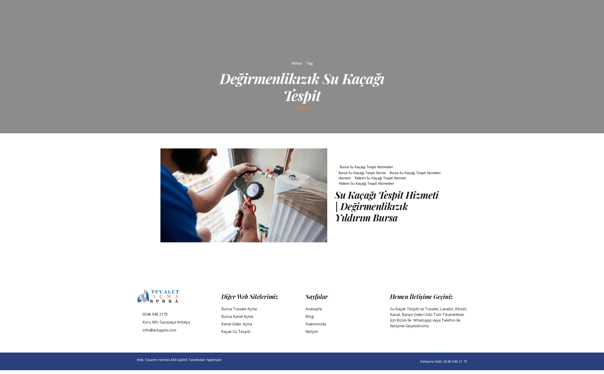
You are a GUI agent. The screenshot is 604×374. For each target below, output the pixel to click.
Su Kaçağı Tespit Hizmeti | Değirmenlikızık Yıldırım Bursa (387, 206)
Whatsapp (422, 320)
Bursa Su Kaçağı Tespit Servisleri (415, 173)
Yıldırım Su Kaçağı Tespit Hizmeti (380, 178)
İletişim (312, 331)
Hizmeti (345, 178)
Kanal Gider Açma (236, 324)
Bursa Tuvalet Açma (239, 308)
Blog (310, 316)
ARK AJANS (179, 359)
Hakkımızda (316, 324)
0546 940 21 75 (455, 361)
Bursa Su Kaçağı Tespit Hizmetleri (366, 167)
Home (297, 63)
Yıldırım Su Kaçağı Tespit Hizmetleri (366, 183)
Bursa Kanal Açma (237, 316)
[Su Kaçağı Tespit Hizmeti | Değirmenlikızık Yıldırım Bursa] (243, 195)
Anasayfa (314, 308)
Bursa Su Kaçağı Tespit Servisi (362, 173)
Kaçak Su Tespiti (235, 331)
